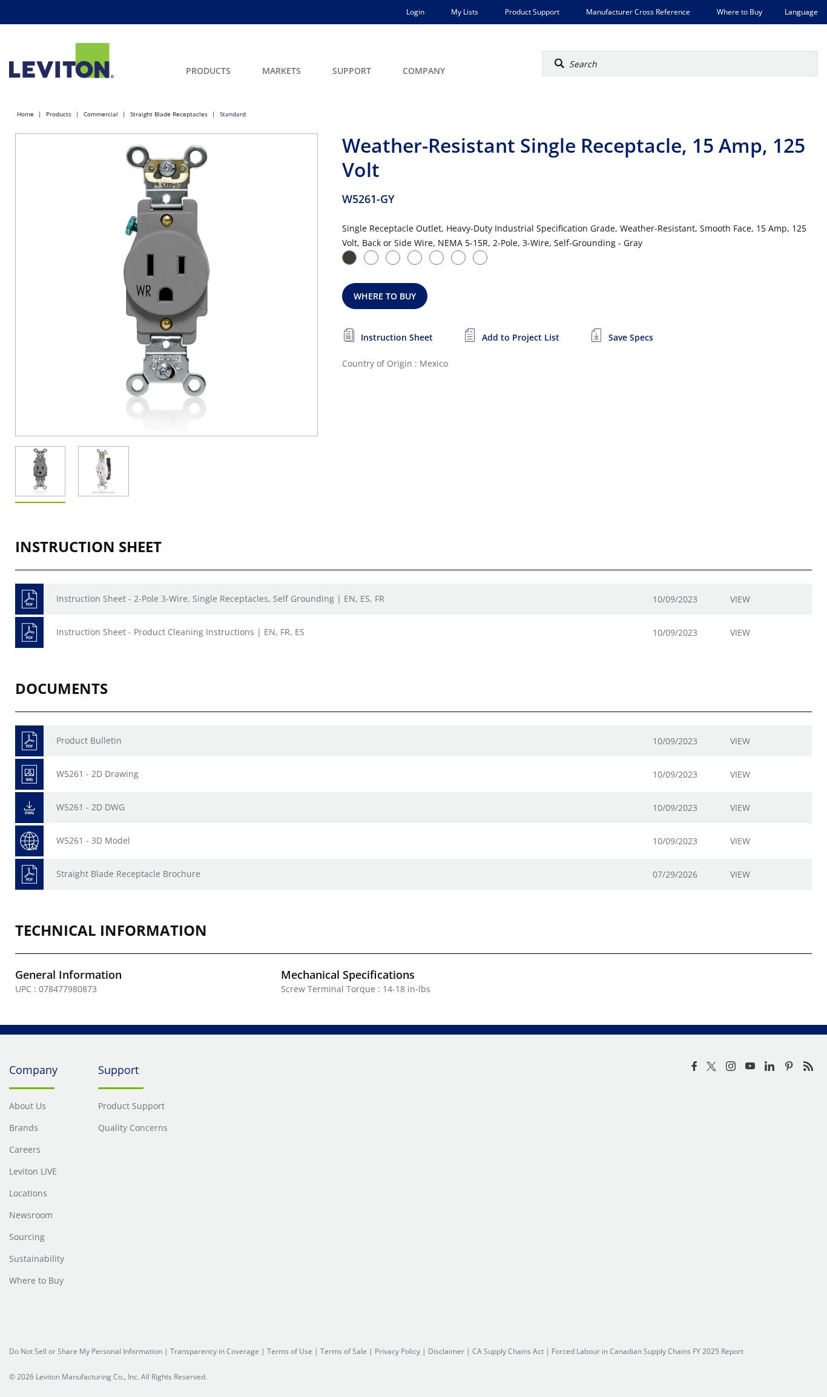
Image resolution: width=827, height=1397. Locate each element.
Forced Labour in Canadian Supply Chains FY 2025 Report (647, 1351)
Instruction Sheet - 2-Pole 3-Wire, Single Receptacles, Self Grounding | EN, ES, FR (220, 598)
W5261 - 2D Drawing (97, 773)
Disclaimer (446, 1351)
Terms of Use (289, 1351)
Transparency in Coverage (214, 1351)
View (740, 599)
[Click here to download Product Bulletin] (29, 740)
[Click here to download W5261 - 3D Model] (29, 840)
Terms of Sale (343, 1351)
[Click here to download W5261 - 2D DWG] (29, 807)
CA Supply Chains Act (508, 1351)
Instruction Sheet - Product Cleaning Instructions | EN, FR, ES (180, 632)
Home (25, 114)
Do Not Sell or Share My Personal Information (85, 1351)
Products (58, 114)
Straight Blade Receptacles (169, 114)
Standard (233, 114)
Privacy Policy (397, 1351)
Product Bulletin (89, 740)
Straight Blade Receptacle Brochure (128, 873)
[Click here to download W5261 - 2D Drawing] (29, 774)
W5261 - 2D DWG (90, 807)
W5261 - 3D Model (93, 840)
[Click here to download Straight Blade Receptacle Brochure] (29, 874)
